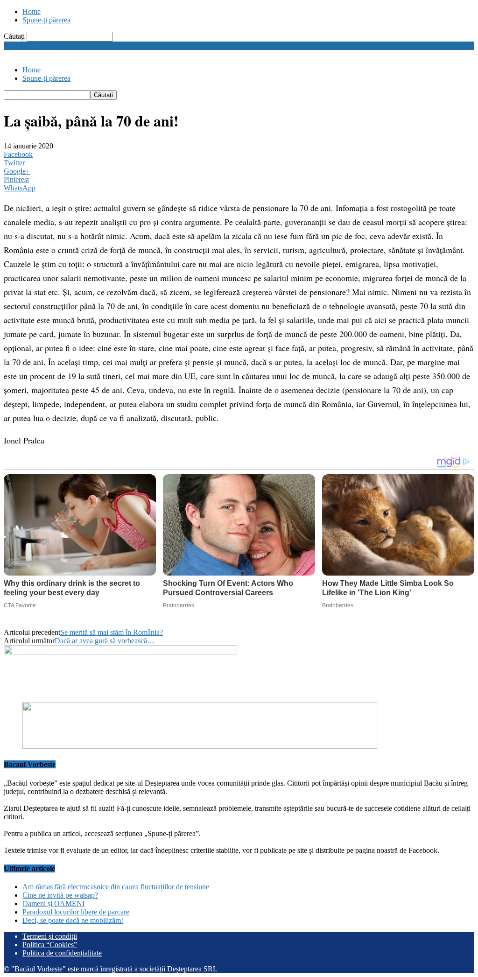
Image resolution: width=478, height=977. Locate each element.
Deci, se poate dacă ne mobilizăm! (72, 920)
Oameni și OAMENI (53, 903)
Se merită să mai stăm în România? (111, 632)
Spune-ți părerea (46, 20)
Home (31, 11)
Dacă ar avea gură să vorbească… (105, 641)
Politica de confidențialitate (62, 953)
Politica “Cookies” (49, 945)
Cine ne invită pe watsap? (60, 895)
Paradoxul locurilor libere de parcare (75, 912)
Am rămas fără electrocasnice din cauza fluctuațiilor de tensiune (115, 887)
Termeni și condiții (49, 936)
